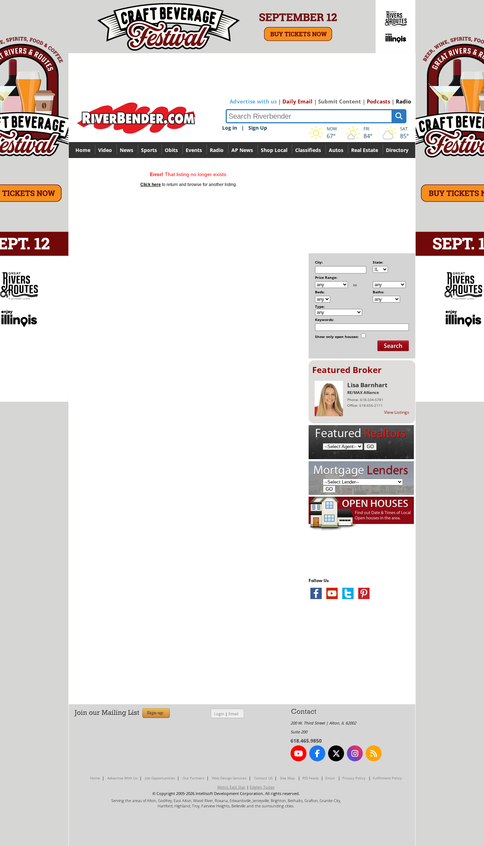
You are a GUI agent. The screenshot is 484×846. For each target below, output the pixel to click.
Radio (403, 101)
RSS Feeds (310, 778)
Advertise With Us (122, 778)
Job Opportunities (160, 778)
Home (82, 150)
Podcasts (378, 101)
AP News (242, 150)
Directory (397, 150)
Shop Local (274, 150)
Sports (149, 150)
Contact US (263, 778)
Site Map (287, 778)
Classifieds (308, 150)
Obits (171, 150)
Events (194, 150)
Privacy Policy (353, 778)
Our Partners (193, 778)
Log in (229, 127)
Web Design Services (229, 778)
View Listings (396, 412)
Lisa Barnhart (367, 385)
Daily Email (297, 101)
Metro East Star (231, 787)
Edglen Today (262, 787)
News (126, 150)
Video (105, 150)
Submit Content (339, 101)
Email (233, 713)
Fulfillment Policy (387, 778)
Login (219, 713)
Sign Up (257, 127)
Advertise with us (253, 101)
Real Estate (364, 150)
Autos (336, 150)
